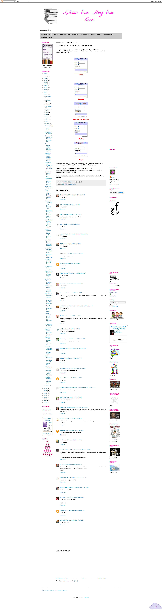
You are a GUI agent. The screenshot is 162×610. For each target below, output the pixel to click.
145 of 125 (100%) (47, 433)
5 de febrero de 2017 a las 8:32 (71, 224)
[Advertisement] (81, 564)
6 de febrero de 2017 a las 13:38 (75, 520)
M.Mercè (62, 283)
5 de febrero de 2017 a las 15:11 (75, 430)
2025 (45, 76)
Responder (63, 199)
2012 (45, 397)
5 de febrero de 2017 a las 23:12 (75, 497)
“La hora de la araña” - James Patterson (48, 373)
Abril (61, 315)
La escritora (117, 331)
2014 (45, 393)
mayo (47, 116)
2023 (45, 80)
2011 (45, 400)
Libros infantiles (107, 34)
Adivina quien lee (65, 234)
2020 (45, 87)
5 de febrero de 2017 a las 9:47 (77, 273)
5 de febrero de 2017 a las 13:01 (73, 418)
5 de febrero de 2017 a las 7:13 (76, 195)
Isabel (62, 378)
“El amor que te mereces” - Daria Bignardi (48, 181)
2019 (45, 89)
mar (61, 224)
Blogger (87, 597)
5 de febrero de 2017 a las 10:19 (84, 306)
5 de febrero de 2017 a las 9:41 (74, 253)
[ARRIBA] (155, 606)
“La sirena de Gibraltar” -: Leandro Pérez (48, 250)
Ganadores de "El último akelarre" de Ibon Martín (48, 157)
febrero (47, 123)
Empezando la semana (48, 132)
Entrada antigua (101, 578)
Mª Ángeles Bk (64, 477)
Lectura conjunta (72, 184)
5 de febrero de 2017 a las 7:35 (71, 204)
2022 (45, 83)
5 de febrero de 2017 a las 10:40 (71, 329)
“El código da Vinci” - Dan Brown (48, 256)
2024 (45, 78)
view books (50, 434)
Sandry (62, 418)
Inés (61, 204)
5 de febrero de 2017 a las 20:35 (77, 477)
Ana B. (62, 214)
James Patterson (118, 332)
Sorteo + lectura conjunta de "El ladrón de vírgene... (48, 147)
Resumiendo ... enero (48, 367)
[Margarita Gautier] (110, 294)
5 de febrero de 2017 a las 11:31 (77, 368)
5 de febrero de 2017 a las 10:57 (77, 338)
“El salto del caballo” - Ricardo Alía (48, 174)
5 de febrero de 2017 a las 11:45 (73, 378)
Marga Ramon (64, 348)
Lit (61, 329)
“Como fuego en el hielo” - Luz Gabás (48, 128)
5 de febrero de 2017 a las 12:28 (73, 397)
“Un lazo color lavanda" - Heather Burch (48, 308)
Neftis (61, 397)
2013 (45, 395)
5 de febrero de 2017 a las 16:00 (82, 449)
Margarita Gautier (113, 292)
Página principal (45, 34)
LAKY (113, 177)
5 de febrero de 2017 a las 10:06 (74, 283)
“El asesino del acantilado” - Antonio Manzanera (48, 166)
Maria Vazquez (64, 338)
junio (46, 114)
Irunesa (62, 292)
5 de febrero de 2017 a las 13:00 (79, 407)
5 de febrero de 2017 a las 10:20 (72, 315)
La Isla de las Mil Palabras (67, 306)
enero (47, 385)
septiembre (48, 106)
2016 (45, 388)
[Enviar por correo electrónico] (75, 182)
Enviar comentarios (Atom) (71, 581)
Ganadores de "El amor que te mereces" (48, 332)
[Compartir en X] (78, 182)
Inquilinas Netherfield (66, 449)
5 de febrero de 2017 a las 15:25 (73, 440)
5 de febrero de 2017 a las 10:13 (73, 292)
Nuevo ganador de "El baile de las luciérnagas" (48, 318)
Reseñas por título (46, 37)
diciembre (48, 96)
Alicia (61, 244)
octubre (47, 104)
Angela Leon (63, 195)
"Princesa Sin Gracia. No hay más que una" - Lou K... (48, 138)
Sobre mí (55, 34)
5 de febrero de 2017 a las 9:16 (72, 244)
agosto (47, 110)
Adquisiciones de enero (48, 294)
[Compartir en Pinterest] (81, 182)
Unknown (63, 430)
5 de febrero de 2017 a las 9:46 (71, 263)
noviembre (48, 100)
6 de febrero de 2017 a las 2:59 (76, 510)
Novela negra (85, 34)
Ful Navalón (63, 510)
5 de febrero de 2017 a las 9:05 (79, 234)
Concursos (64, 184)
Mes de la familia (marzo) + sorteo (48, 281)
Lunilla (62, 440)
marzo (47, 121)
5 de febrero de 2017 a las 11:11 (73, 358)
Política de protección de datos (69, 34)
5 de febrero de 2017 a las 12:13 (87, 387)
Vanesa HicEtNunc (65, 487)
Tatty (61, 263)
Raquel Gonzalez (65, 407)
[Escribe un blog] (76, 182)
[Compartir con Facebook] (79, 182)
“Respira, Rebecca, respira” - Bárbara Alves (48, 379)
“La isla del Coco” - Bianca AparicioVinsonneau (48, 242)
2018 (45, 92)
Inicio (82, 578)
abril (46, 119)
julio (46, 112)
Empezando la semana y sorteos (48, 326)
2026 (45, 73)
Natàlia (62, 358)
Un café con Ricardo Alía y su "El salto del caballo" (48, 223)
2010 (45, 402)
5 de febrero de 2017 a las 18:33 (74, 464)
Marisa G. (62, 520)
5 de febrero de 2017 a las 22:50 (80, 487)
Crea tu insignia (113, 296)
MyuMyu (62, 464)
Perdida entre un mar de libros (69, 387)
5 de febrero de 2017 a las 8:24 (72, 214)
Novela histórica (95, 34)
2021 (45, 85)
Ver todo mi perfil (114, 185)
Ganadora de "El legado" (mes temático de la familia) (48, 214)
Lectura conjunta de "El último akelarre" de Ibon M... (48, 233)
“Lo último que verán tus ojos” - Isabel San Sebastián (48, 300)
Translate (115, 306)
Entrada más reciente (62, 578)
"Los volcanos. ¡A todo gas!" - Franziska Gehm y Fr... (48, 194)
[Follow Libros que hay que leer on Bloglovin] (117, 193)
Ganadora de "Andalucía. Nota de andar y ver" (48, 274)
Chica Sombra (64, 273)
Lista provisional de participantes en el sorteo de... (48, 360)
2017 (45, 94)
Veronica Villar (64, 368)
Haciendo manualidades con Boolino (48, 261)
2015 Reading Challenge (47, 419)
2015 (45, 391)
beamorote (63, 497)
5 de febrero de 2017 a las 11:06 (77, 348)
